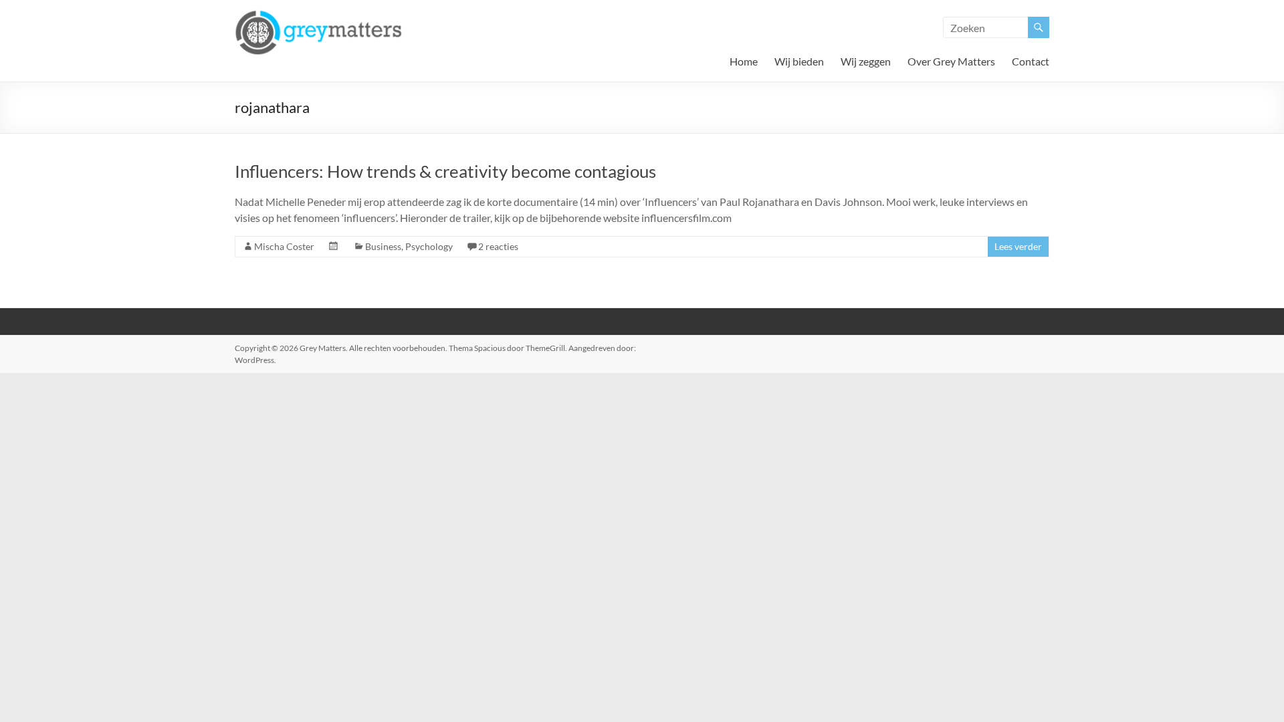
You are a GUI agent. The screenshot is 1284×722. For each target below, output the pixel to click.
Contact (1030, 61)
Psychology (429, 246)
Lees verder (1018, 246)
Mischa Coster (284, 246)
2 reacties (498, 246)
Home (744, 61)
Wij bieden (799, 61)
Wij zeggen (866, 61)
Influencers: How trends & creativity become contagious (445, 171)
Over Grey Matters (951, 61)
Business (383, 246)
